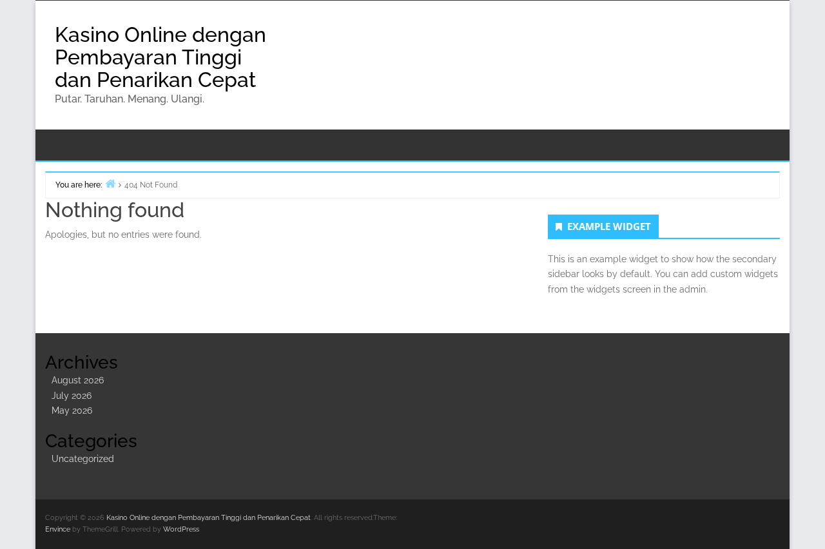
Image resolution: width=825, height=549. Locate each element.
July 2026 (72, 395)
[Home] (110, 183)
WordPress (181, 529)
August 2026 (78, 380)
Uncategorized (83, 459)
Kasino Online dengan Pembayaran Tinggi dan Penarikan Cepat (160, 57)
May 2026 (72, 410)
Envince (57, 529)
